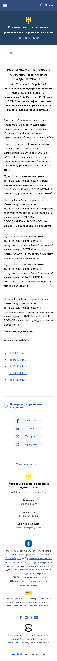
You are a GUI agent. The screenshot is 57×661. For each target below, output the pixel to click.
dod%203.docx (18, 366)
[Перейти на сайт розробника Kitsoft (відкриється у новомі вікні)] (17, 654)
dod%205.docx (18, 380)
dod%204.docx (18, 373)
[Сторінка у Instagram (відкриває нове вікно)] (26, 617)
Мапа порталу (26, 464)
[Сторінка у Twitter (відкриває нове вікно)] (31, 617)
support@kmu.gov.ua (39, 606)
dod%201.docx (18, 353)
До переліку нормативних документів (26, 406)
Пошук (49, 5)
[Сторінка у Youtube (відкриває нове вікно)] (36, 617)
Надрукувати (30, 444)
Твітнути (30, 436)
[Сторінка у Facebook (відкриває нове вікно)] (21, 617)
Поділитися (30, 421)
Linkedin (30, 428)
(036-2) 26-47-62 (28, 516)
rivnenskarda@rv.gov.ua (28, 528)
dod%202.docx (18, 360)
